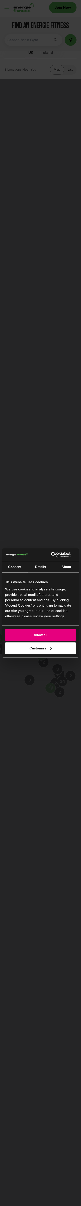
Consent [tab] (14, 566)
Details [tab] (40, 566)
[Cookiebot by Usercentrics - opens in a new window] (57, 555)
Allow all (40, 635)
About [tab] (66, 566)
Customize (37, 648)
